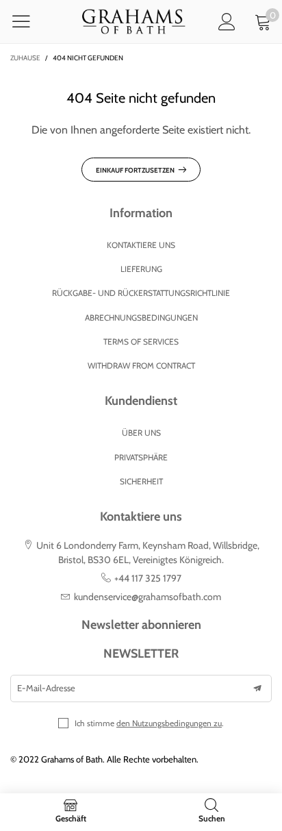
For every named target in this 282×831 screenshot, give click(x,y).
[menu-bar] (29, 21)
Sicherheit (141, 481)
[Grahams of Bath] (134, 21)
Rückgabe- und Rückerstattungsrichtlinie (141, 293)
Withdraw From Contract (141, 365)
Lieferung (141, 269)
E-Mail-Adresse (46, 687)
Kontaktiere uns (141, 245)
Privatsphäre (141, 457)
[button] (257, 688)
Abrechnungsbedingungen (141, 317)
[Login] (227, 21)
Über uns (141, 432)
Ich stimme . (149, 723)
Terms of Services (141, 341)
